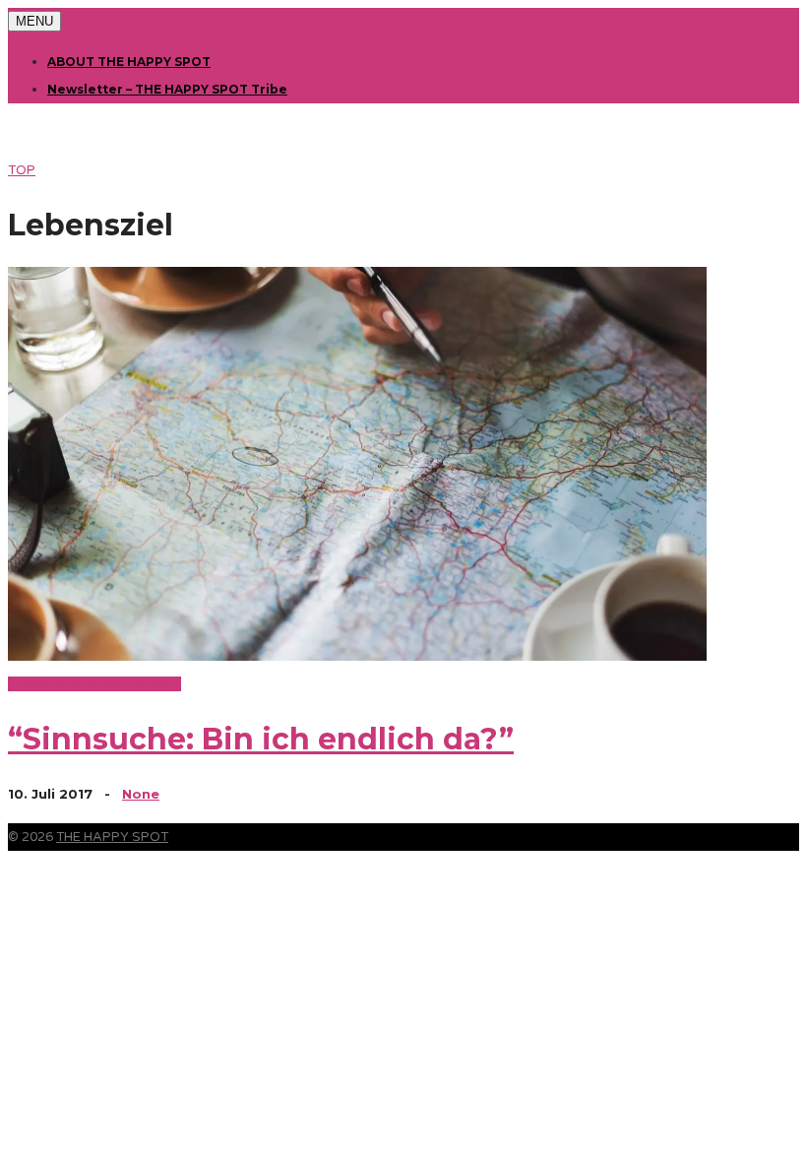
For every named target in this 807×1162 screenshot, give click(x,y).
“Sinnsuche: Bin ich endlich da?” (261, 739)
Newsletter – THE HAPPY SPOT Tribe (167, 89)
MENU (34, 21)
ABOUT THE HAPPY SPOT (129, 61)
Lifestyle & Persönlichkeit (94, 684)
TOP (21, 170)
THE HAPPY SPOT (112, 837)
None (140, 794)
